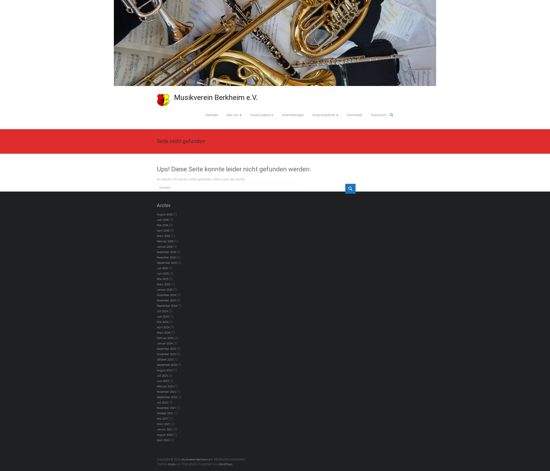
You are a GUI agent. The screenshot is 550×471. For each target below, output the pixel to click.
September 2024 (167, 305)
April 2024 (163, 327)
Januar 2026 (165, 246)
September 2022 (167, 397)
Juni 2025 (163, 273)
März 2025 (163, 284)
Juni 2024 (163, 316)
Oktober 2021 (165, 413)
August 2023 (164, 370)
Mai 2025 (162, 279)
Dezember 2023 (166, 348)
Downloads (354, 115)
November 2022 (166, 391)
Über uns (232, 115)
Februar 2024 (165, 338)
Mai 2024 (162, 322)
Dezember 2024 (166, 295)
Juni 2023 (163, 381)
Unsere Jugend (260, 115)
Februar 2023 (165, 386)
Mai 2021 (162, 418)
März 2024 (163, 332)
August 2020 (164, 434)
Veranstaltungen (293, 115)
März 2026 (163, 236)
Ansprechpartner (323, 115)
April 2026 (163, 230)
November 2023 (166, 354)
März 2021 (163, 424)
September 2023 (167, 365)
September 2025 (167, 262)
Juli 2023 (162, 375)
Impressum (379, 115)
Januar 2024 (165, 343)
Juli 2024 (162, 311)
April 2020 (163, 440)
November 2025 (166, 257)
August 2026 (164, 214)
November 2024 (166, 300)
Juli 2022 (162, 402)
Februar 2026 (165, 241)
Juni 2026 (163, 219)
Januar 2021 (165, 429)
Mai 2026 (162, 225)
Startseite (211, 115)
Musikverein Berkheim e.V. (216, 97)
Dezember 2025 (166, 252)
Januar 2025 (165, 289)
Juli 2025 (162, 268)
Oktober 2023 (165, 359)
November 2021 (166, 408)
